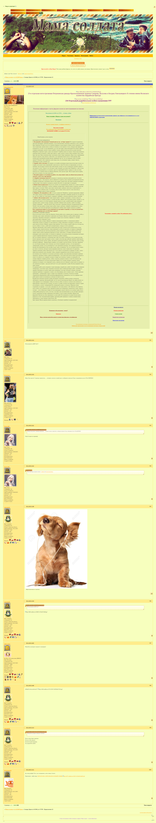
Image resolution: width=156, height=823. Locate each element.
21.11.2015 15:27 (30, 86)
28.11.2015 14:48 (30, 685)
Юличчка (7, 375)
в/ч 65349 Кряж (18, 77)
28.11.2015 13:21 (30, 425)
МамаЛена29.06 (8, 87)
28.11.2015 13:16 (30, 374)
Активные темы (78, 58)
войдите (42, 471)
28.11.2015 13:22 (30, 466)
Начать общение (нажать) (78, 65)
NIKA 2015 (7, 644)
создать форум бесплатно (146, 812)
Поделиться (25, 87)
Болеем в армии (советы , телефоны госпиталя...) (58, 124)
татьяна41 (7, 507)
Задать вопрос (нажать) (78, 63)
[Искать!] (154, 7)
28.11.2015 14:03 (30, 643)
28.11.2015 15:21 (30, 769)
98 (14, 81)
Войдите (20, 73)
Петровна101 (8, 770)
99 (15, 81)
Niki (5, 341)
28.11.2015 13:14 (30, 340)
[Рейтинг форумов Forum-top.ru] (112, 69)
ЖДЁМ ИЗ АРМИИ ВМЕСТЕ (32, 13)
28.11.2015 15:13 (30, 727)
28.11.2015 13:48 (30, 506)
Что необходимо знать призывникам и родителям (58, 129)
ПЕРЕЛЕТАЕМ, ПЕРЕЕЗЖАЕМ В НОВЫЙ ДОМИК (50, 776)
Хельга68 (6, 426)
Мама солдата (9, 77)
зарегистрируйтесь (28, 73)
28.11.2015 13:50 (30, 601)
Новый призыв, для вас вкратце (45, 137)
